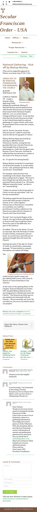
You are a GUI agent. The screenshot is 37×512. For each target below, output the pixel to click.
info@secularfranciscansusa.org (22, 4)
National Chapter (15, 314)
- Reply (29, 371)
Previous (23, 56)
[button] (4, 349)
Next (31, 56)
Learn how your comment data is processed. (15, 500)
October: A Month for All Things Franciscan (27, 353)
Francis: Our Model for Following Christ (9, 353)
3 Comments (27, 314)
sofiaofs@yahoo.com (20, 439)
